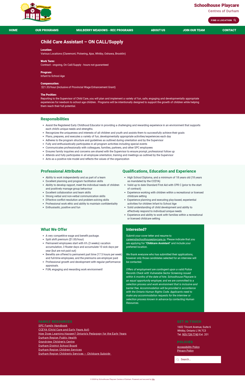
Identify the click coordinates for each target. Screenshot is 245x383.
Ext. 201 (203, 334)
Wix (153, 379)
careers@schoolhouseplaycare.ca (146, 239)
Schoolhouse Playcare (216, 5)
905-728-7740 (190, 334)
